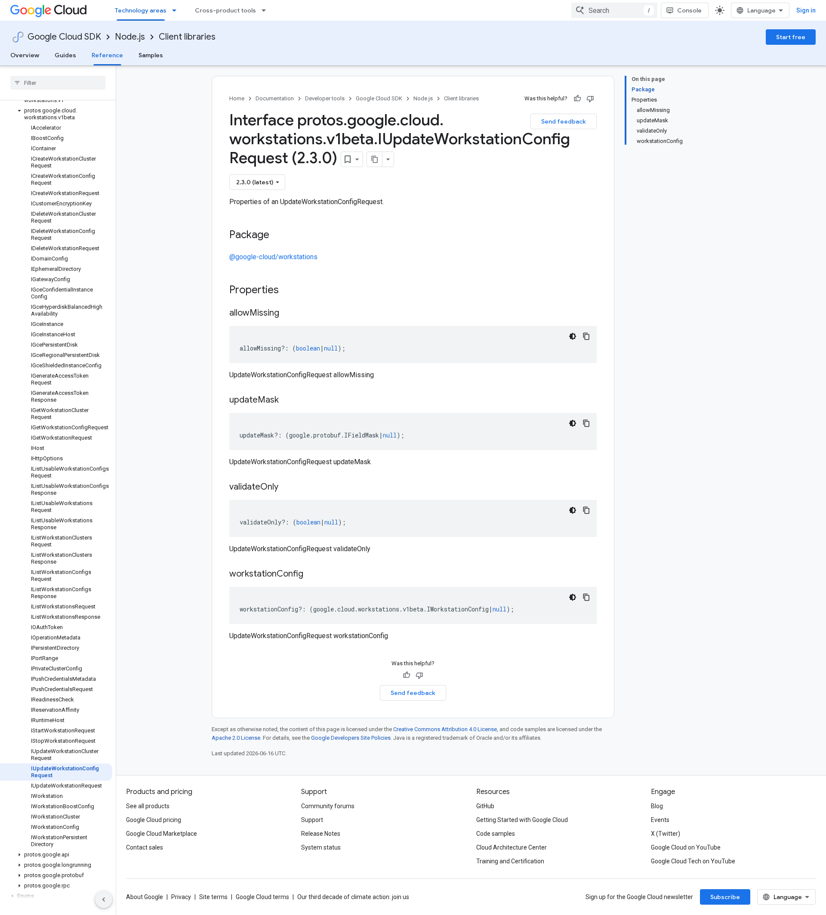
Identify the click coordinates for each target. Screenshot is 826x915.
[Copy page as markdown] (374, 159)
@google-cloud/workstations (273, 257)
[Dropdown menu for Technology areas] (176, 10)
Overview (24, 55)
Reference (107, 55)
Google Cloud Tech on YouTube (693, 861)
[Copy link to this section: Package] (278, 235)
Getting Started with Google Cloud (522, 819)
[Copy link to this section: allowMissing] (287, 313)
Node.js (130, 36)
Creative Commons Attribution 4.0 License (445, 729)
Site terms (213, 896)
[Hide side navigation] (103, 899)
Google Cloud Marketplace (161, 833)
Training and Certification (510, 861)
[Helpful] (577, 98)
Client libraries (187, 36)
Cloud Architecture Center (511, 847)
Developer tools (325, 98)
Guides (65, 55)
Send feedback (563, 121)
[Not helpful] (590, 98)
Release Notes (320, 833)
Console (689, 10)
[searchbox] (57, 83)
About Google (144, 896)
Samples (151, 55)
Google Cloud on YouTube (686, 847)
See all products (148, 806)
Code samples (495, 833)
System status (321, 847)
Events (660, 819)
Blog (657, 806)
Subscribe (725, 897)
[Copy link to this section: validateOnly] (287, 487)
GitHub (485, 806)
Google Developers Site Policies (351, 738)
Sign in (806, 10)
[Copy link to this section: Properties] (290, 290)
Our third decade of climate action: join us (353, 896)
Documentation (275, 98)
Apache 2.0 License (236, 738)
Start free (790, 37)
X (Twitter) (665, 833)
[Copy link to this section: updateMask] (287, 400)
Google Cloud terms (262, 896)
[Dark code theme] (572, 336)
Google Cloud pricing (153, 819)
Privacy (181, 896)
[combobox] (614, 10)
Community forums (327, 806)
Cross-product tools (225, 10)
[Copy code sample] (586, 336)
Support (312, 819)
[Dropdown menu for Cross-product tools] (266, 10)
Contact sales (144, 847)
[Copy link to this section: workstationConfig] (312, 574)
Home (236, 98)
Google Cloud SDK (64, 36)
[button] (56, 114)
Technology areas (140, 10)
